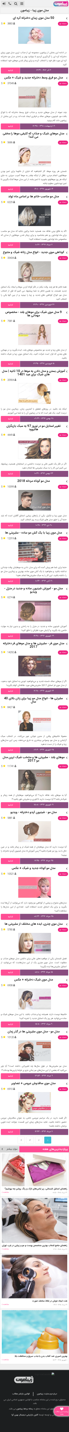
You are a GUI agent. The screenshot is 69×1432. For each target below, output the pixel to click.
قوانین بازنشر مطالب (21, 1394)
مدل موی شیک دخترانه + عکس (33, 980)
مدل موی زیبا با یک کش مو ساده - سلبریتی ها (33, 533)
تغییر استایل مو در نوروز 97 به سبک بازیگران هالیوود (33, 428)
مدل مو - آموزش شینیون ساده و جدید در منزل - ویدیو (33, 590)
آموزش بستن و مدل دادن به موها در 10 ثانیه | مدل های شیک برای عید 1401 (33, 373)
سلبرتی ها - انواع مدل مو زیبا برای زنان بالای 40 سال (33, 700)
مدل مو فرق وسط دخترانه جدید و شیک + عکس (33, 78)
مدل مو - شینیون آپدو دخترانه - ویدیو (33, 812)
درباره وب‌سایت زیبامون (47, 1394)
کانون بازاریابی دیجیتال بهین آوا (25, 1415)
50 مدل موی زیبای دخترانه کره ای (33, 18)
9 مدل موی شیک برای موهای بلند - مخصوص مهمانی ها (33, 314)
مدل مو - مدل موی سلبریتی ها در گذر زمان (34, 1031)
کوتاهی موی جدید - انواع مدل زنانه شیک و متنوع (33, 252)
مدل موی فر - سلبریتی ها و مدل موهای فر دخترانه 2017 (33, 645)
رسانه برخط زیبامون (24, 1409)
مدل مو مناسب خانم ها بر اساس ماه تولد (33, 196)
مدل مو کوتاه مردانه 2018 (33, 481)
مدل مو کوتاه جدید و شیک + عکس (33, 868)
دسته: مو (63, 23)
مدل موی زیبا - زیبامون (35, 10)
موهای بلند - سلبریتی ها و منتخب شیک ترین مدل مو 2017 (34, 759)
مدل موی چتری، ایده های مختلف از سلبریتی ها (33, 924)
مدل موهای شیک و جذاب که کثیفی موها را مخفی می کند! (33, 135)
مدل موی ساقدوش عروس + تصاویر (33, 1083)
